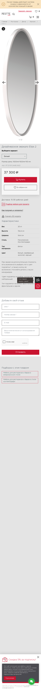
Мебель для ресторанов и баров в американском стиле (17, 374)
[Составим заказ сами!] (38, 280)
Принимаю (9, 678)
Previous (4, 82)
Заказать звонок (25, 11)
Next (37, 82)
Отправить (20, 352)
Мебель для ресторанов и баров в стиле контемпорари (19, 380)
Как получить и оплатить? (12, 210)
